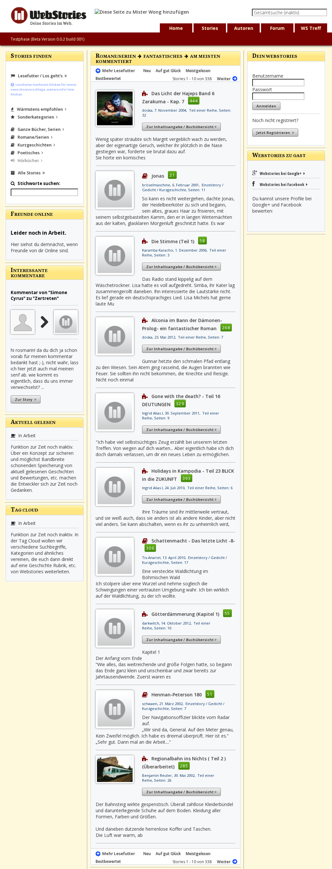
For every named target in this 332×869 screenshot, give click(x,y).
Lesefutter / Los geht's (40, 76)
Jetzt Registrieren (274, 132)
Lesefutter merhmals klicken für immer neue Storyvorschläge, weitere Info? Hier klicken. (44, 89)
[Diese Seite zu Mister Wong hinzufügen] (142, 12)
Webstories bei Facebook (281, 184)
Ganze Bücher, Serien (39, 129)
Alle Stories (28, 173)
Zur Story (24, 399)
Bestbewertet (108, 78)
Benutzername (267, 76)
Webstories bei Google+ (281, 173)
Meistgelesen (198, 70)
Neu (147, 70)
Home (176, 28)
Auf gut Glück (168, 70)
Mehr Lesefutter (117, 70)
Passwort (262, 89)
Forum (277, 28)
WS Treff (311, 28)
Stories (210, 28)
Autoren (243, 28)
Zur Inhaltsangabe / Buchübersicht (180, 126)
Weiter (224, 78)
